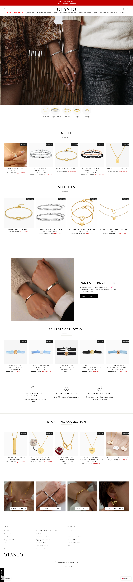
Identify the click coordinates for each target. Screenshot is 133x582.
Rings (5, 546)
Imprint (69, 534)
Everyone (66, 137)
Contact (38, 534)
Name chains (8, 534)
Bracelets (7, 537)
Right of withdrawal (42, 546)
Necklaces (7, 531)
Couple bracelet (9, 540)
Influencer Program (73, 543)
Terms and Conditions (74, 537)
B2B (68, 546)
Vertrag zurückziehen (42, 549)
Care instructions (41, 543)
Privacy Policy (72, 540)
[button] (126, 578)
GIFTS (123, 13)
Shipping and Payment (43, 540)
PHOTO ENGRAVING (109, 13)
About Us (70, 531)
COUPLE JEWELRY (68, 13)
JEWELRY (30, 13)
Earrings (6, 543)
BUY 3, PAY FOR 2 (15, 13)
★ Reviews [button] (2, 575)
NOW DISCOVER (89, 296)
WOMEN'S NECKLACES (47, 13)
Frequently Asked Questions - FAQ (46, 531)
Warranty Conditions (42, 537)
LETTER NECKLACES (88, 13)
